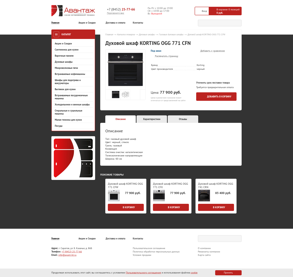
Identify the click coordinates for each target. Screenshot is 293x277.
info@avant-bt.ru (67, 255)
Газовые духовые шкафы (171, 34)
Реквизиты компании (209, 251)
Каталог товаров (126, 34)
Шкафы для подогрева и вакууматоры (68, 82)
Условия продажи (142, 255)
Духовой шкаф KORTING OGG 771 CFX (170, 185)
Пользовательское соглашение (149, 248)
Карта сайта (204, 255)
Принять (228, 272)
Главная (55, 22)
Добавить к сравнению (212, 50)
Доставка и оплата (115, 22)
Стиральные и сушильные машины (68, 112)
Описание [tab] (120, 119)
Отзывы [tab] (183, 119)
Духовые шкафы (64, 61)
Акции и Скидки (87, 22)
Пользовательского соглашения (143, 272)
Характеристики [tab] (151, 119)
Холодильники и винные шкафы (72, 104)
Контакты (138, 22)
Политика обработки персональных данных (156, 251)
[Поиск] (238, 23)
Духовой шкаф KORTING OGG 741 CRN (215, 185)
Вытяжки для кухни (65, 89)
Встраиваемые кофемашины (70, 74)
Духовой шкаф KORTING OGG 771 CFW (125, 185)
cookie (194, 272)
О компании (204, 248)
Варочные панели (64, 55)
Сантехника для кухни (67, 49)
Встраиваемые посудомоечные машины (71, 97)
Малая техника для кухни (68, 119)
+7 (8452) (121, 9)
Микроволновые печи (66, 67)
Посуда (58, 125)
